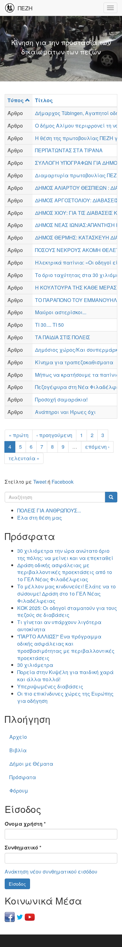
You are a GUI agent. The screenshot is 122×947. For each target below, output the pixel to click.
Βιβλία (18, 750)
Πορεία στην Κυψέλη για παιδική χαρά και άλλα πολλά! (65, 675)
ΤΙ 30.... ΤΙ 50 (49, 324)
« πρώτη (18, 435)
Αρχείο (18, 736)
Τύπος (16, 100)
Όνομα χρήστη (25, 823)
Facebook (63, 481)
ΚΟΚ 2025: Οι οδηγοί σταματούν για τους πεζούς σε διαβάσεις (67, 611)
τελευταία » (23, 458)
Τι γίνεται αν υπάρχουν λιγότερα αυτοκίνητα (59, 625)
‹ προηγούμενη (54, 435)
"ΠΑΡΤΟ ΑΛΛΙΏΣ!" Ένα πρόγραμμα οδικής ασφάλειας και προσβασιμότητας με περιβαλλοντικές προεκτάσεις (65, 647)
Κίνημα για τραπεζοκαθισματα (74, 362)
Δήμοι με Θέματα (31, 763)
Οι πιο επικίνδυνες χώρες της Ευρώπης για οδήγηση (65, 697)
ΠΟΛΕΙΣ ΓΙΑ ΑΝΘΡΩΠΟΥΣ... (49, 510)
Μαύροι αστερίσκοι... (60, 312)
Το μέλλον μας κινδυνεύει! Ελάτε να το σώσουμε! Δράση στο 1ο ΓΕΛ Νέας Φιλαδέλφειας (66, 593)
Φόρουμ (18, 790)
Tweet (39, 481)
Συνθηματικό (23, 847)
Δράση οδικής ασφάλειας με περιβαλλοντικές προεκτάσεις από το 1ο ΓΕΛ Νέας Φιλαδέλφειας (64, 572)
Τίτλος (44, 100)
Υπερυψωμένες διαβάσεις (50, 686)
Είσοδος (17, 884)
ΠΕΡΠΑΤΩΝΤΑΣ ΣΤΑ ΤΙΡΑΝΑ (69, 150)
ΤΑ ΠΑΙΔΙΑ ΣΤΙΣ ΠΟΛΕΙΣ (62, 337)
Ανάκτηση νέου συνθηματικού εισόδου (51, 871)
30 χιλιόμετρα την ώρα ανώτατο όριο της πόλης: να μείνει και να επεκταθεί (65, 554)
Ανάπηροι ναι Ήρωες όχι (65, 412)
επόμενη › (97, 446)
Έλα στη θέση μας (39, 517)
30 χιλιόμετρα (35, 664)
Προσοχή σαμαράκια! (61, 399)
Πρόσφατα (22, 777)
